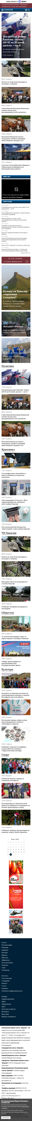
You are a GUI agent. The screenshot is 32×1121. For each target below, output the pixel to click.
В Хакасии (5, 947)
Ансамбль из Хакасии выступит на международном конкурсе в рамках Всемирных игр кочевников (16, 227)
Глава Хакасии (23, 4)
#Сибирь (4, 996)
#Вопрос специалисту (9, 1016)
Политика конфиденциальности (12, 991)
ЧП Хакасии (9, 533)
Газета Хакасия (7, 978)
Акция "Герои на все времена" (19, 6)
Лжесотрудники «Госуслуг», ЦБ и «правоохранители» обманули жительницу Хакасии (14, 220)
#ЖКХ (3, 1001)
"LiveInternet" (4, 1108)
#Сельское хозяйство (9, 1009)
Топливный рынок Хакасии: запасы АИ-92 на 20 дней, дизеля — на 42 (15, 208)
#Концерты (5, 1011)
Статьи (4, 986)
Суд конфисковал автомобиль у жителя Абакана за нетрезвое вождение (16, 213)
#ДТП (3, 1006)
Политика (8, 366)
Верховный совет (6, 6)
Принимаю (6, 1117)
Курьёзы (4, 955)
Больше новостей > (25, 253)
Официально (6, 960)
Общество (8, 612)
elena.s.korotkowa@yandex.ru (11, 1095)
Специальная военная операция (10, 4)
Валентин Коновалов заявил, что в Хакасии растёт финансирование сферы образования (15, 250)
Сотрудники (5, 981)
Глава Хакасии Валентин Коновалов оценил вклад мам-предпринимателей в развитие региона (14, 240)
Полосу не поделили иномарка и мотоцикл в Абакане (14, 233)
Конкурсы (5, 988)
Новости (4, 983)
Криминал (5, 261)
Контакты (5, 976)
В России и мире (7, 945)
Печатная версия (7, 962)
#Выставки (5, 1014)
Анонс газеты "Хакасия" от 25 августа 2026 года (16, 245)
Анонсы (4, 942)
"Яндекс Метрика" (25, 1106)
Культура (7, 669)
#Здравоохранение (8, 999)
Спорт (5, 754)
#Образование (6, 1004)
